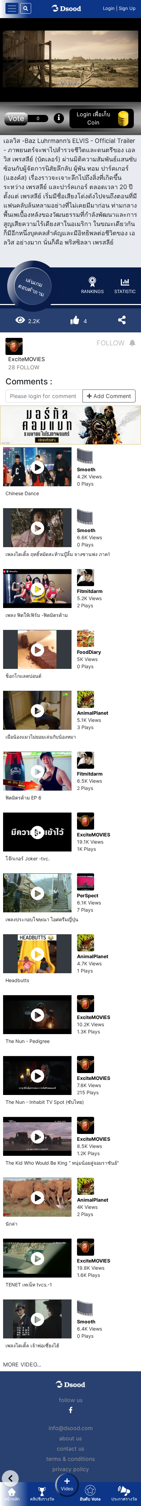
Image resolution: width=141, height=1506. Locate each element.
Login (109, 8)
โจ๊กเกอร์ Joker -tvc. (27, 858)
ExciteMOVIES (26, 359)
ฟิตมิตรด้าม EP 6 (23, 798)
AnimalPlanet (92, 713)
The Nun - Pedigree (27, 1041)
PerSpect (87, 895)
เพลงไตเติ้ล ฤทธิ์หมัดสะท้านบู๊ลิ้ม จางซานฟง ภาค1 (57, 554)
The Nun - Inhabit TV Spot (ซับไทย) (44, 1102)
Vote (16, 118)
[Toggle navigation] (11, 8)
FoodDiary (89, 652)
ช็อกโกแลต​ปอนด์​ (23, 676)
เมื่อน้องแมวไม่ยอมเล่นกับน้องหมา (40, 737)
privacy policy (70, 1469)
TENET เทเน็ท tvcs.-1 (28, 1284)
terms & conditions (70, 1458)
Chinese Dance (22, 493)
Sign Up (127, 8)
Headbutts (17, 980)
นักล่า (11, 1224)
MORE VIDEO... (22, 1364)
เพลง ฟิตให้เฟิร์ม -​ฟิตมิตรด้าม (36, 615)
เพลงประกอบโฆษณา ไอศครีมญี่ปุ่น (41, 919)
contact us (70, 1448)
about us (70, 1438)
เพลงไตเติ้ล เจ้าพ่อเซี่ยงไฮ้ (32, 1345)
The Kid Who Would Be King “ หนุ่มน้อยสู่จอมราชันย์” (62, 1163)
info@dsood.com (71, 1428)
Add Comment (111, 396)
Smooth (86, 469)
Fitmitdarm (90, 591)
